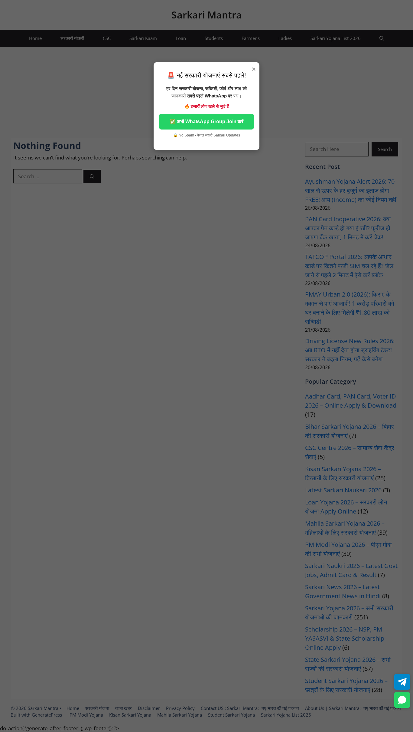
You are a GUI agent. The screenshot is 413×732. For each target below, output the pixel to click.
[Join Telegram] (402, 682)
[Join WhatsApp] (402, 700)
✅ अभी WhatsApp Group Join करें (206, 121)
